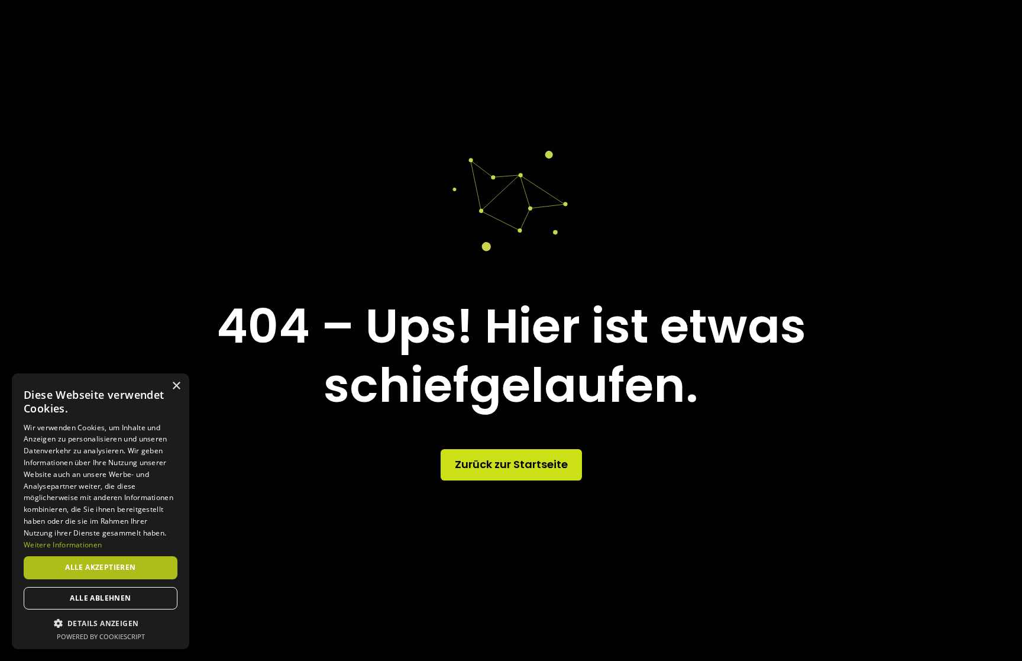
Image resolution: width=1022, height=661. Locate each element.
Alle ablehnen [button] (100, 598)
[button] (100, 623)
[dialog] (100, 511)
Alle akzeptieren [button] (100, 567)
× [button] (176, 386)
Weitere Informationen (63, 545)
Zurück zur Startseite (511, 464)
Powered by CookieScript (101, 636)
